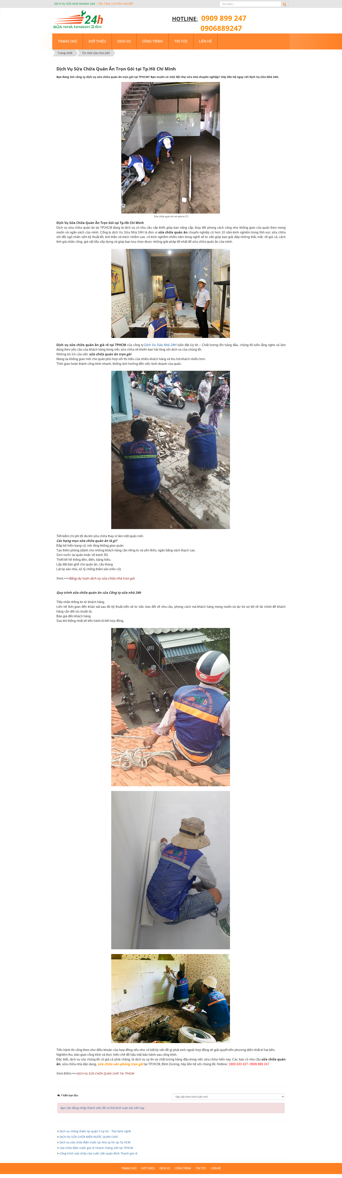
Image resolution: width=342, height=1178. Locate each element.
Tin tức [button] (181, 41)
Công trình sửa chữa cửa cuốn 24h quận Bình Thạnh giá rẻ (98, 1153)
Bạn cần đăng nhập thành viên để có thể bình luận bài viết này (102, 1108)
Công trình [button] (152, 41)
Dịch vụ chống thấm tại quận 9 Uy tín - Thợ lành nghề (95, 1131)
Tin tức (201, 1168)
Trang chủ (128, 1168)
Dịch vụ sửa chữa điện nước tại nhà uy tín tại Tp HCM (95, 1142)
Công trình (183, 1168)
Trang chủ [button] (67, 41)
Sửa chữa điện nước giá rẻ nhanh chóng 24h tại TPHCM (96, 1148)
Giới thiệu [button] (97, 41)
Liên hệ (216, 1168)
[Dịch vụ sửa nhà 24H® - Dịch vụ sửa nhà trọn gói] (78, 19)
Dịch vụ (165, 1168)
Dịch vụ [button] (124, 41)
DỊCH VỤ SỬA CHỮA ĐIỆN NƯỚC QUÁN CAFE (89, 1137)
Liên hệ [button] (205, 41)
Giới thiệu (148, 1168)
